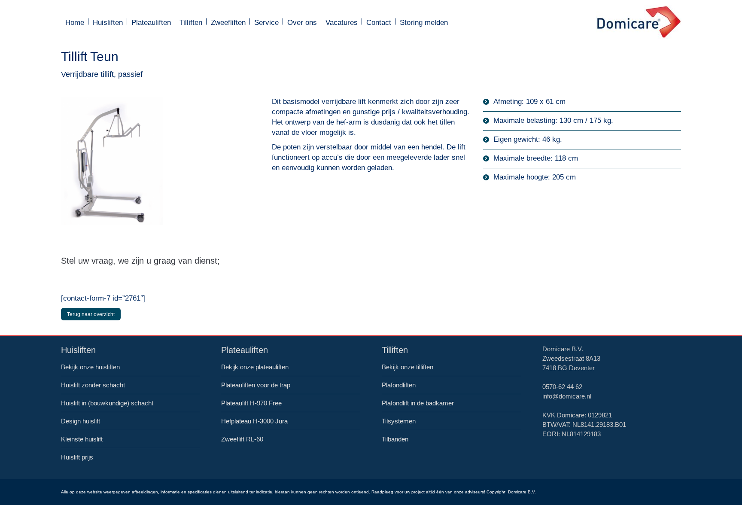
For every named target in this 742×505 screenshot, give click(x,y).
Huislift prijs (77, 457)
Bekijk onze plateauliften (255, 367)
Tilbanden (395, 439)
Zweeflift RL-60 (242, 439)
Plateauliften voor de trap (255, 385)
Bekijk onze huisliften (90, 367)
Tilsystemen (399, 421)
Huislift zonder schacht (93, 385)
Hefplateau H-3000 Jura (254, 421)
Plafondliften (399, 385)
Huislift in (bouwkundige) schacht (107, 403)
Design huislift (80, 421)
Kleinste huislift (82, 439)
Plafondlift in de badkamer (418, 403)
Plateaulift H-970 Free (251, 403)
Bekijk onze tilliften (407, 367)
